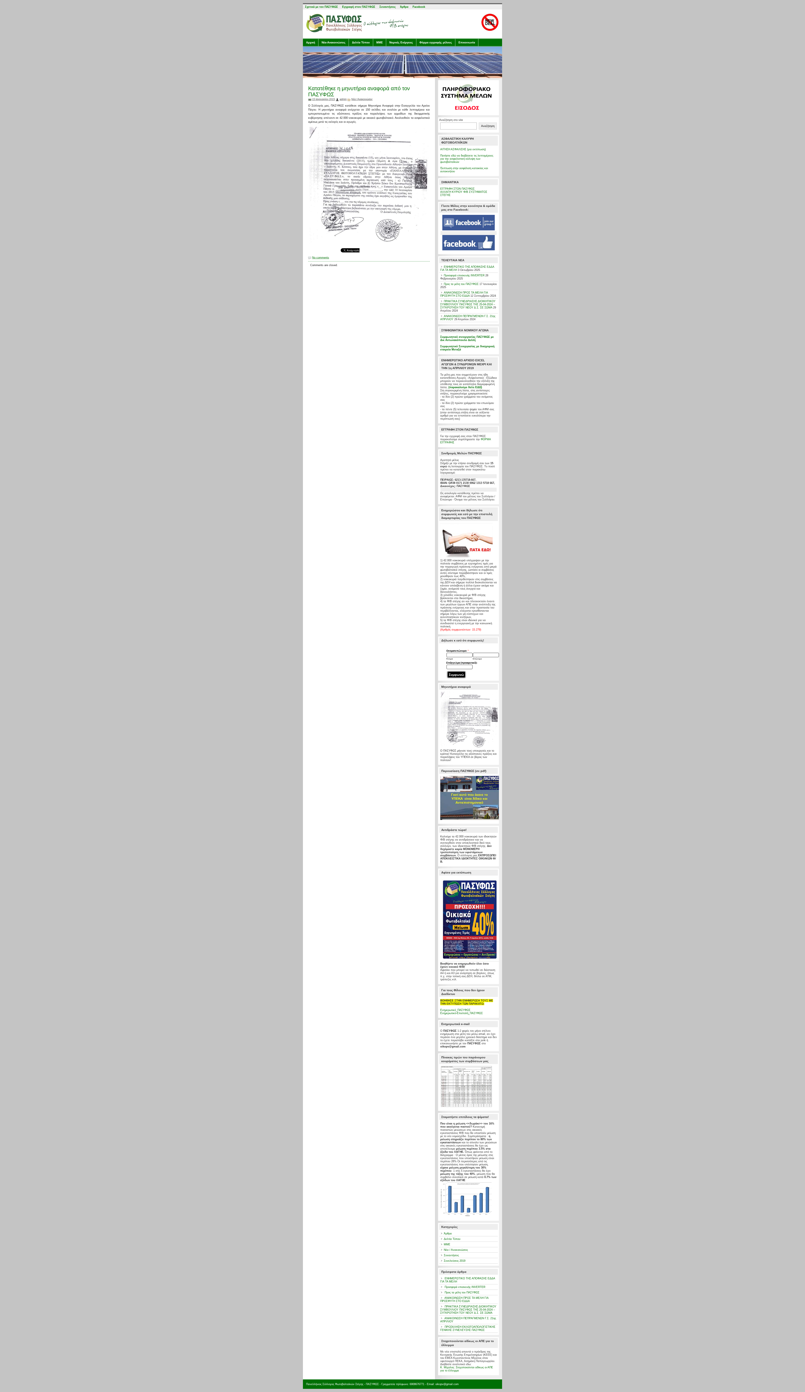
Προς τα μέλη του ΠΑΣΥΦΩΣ (461, 284)
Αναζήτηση (488, 126)
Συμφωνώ (456, 674)
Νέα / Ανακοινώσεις (362, 99)
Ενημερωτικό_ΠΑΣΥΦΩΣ (455, 1010)
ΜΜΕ (379, 42)
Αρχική (310, 42)
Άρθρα (448, 1233)
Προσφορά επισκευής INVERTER (464, 275)
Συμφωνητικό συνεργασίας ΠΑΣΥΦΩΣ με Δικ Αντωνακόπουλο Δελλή (467, 338)
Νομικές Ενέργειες (401, 42)
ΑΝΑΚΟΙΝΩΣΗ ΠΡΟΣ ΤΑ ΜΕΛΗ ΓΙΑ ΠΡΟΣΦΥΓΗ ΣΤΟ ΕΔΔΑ (464, 294)
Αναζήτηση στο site (451, 119)
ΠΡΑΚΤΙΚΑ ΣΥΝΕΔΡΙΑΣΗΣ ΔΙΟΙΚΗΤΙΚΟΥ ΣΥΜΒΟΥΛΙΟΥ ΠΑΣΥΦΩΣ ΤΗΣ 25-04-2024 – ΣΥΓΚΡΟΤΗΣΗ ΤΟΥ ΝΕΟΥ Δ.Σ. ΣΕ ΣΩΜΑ (468, 304)
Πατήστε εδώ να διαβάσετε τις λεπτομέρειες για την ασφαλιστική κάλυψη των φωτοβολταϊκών (466, 158)
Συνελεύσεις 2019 (454, 1260)
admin (343, 99)
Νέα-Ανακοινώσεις (333, 42)
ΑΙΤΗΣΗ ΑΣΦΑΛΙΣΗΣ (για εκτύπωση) (463, 149)
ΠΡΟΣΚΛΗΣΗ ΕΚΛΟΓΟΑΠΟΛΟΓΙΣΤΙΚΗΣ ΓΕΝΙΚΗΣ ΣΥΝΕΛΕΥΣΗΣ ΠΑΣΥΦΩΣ (467, 1328)
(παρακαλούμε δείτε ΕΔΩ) (465, 387)
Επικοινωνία (466, 42)
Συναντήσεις (451, 1255)
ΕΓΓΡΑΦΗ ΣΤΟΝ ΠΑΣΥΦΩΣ (457, 188)
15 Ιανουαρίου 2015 (323, 99)
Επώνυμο (477, 659)
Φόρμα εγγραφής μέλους (435, 42)
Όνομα (449, 659)
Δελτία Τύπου (361, 42)
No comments (320, 257)
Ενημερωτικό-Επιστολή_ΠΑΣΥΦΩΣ (461, 1013)
